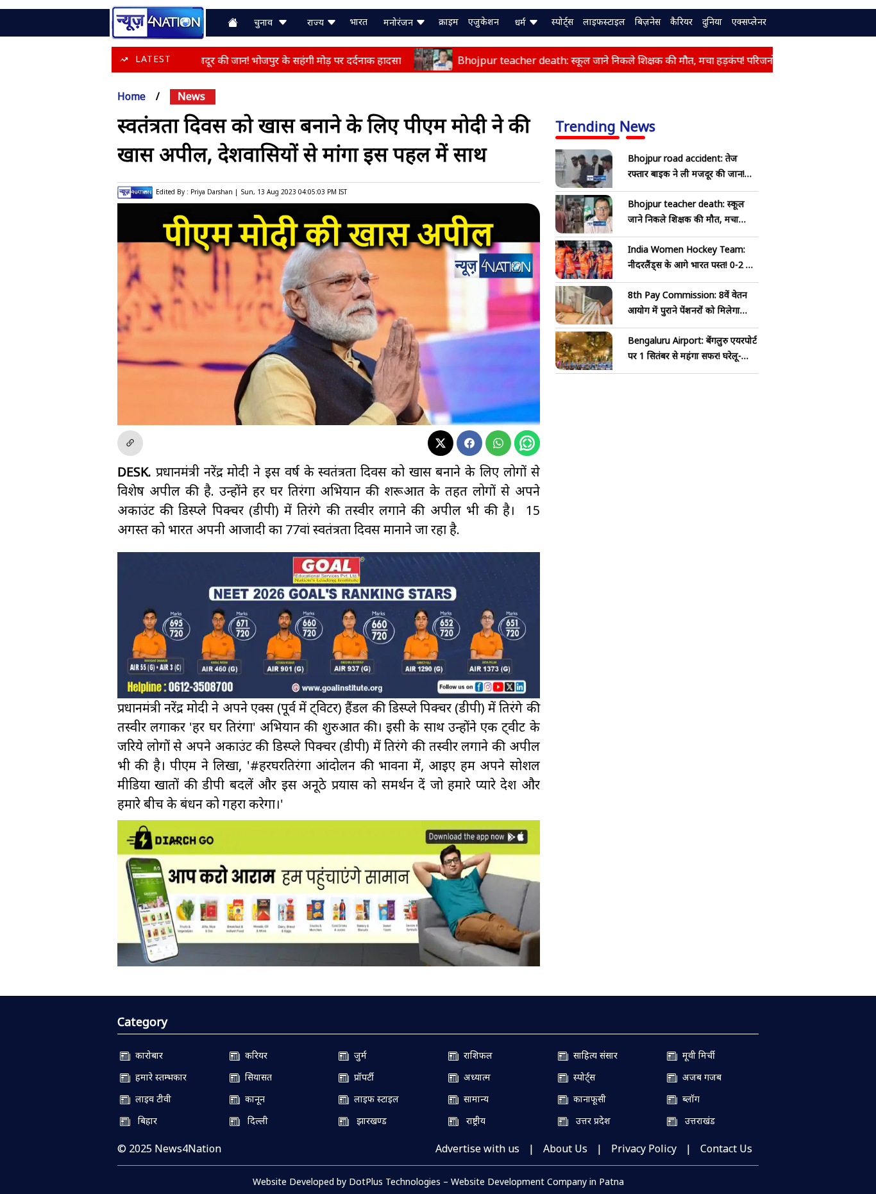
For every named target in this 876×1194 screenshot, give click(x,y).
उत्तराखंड (696, 1120)
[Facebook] (469, 443)
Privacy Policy (644, 1148)
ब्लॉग (688, 1099)
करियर (253, 1055)
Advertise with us (477, 1148)
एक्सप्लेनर (749, 21)
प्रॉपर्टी (361, 1077)
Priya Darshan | (214, 191)
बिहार (143, 1120)
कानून (252, 1099)
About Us (565, 1148)
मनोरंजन (399, 22)
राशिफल (476, 1055)
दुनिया (712, 21)
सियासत (256, 1077)
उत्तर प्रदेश (589, 1120)
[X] (440, 443)
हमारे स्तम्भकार (158, 1077)
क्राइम (449, 21)
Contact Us (726, 1148)
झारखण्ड (368, 1120)
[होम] (158, 21)
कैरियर (681, 21)
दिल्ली (254, 1120)
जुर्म (358, 1055)
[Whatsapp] (498, 443)
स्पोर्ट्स (562, 21)
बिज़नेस (648, 21)
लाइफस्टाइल (604, 21)
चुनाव (266, 22)
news (191, 96)
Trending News (605, 125)
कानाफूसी (587, 1099)
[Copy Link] (130, 443)
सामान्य (474, 1099)
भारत (358, 21)
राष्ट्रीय (472, 1120)
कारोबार (146, 1055)
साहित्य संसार (593, 1055)
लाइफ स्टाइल (374, 1099)
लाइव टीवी (150, 1099)
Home (131, 96)
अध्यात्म (475, 1077)
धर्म (521, 22)
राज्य (316, 22)
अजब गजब (699, 1077)
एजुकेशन (483, 21)
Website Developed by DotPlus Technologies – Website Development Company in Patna (438, 1181)
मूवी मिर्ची (696, 1055)
